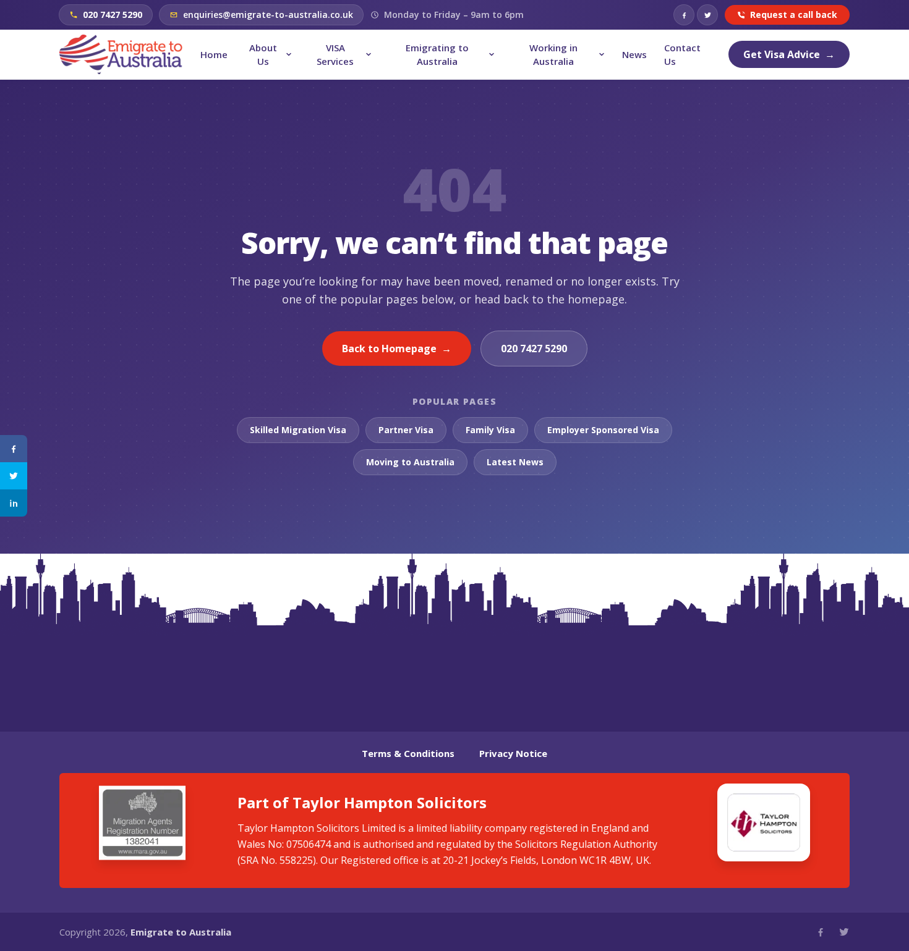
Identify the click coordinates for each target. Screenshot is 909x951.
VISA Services (335, 54)
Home (214, 54)
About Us (263, 54)
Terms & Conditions (408, 753)
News (634, 54)
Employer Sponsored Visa (603, 430)
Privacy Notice (513, 753)
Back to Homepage (396, 348)
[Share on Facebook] (13, 448)
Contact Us (682, 54)
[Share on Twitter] (13, 475)
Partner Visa (405, 430)
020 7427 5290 (534, 348)
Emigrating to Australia (437, 54)
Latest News (515, 462)
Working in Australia (553, 54)
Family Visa (490, 430)
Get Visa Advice (789, 54)
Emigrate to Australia (180, 932)
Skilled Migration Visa (298, 430)
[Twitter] (707, 15)
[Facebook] (684, 15)
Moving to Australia (410, 462)
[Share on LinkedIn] (13, 503)
